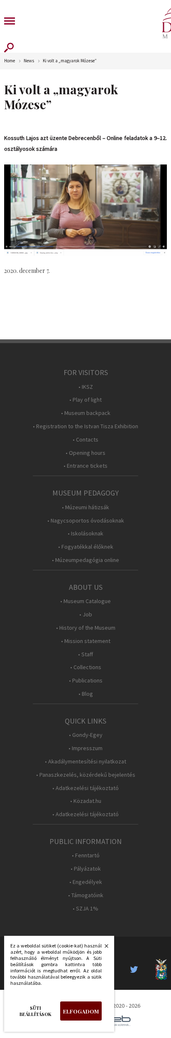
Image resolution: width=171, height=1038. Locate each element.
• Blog (85, 693)
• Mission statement (85, 641)
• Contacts (85, 439)
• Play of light (85, 399)
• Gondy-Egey (86, 735)
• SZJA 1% (85, 908)
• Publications (86, 680)
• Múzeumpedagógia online (85, 560)
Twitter (136, 969)
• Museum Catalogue (85, 601)
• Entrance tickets (85, 465)
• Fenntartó (86, 855)
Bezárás (102, 948)
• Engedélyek (85, 882)
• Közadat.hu (85, 801)
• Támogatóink (85, 895)
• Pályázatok (86, 868)
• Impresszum (85, 748)
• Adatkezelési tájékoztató (85, 788)
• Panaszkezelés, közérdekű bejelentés (85, 774)
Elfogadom (81, 1011)
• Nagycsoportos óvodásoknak (85, 520)
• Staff (85, 654)
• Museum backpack (85, 413)
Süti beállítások (35, 1011)
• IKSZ (85, 386)
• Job (85, 614)
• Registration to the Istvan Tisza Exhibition (85, 426)
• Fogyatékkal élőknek (85, 546)
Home (9, 61)
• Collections (85, 667)
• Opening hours (85, 452)
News (29, 61)
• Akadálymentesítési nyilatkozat (85, 761)
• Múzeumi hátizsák (85, 507)
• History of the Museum (85, 627)
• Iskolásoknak (85, 533)
